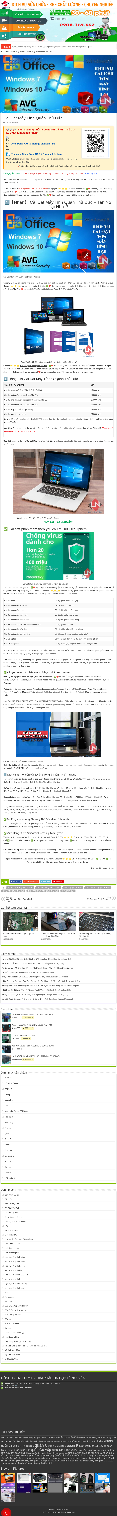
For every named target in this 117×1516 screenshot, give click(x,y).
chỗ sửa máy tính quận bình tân (35, 1438)
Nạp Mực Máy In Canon (15, 1261)
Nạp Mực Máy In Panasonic (16, 1275)
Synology (8, 1167)
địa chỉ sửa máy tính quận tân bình (35, 1463)
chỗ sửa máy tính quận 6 (12, 1438)
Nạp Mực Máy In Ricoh (14, 1279)
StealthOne (9, 1156)
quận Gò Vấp (41, 1450)
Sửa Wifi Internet (12, 1324)
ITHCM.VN (63, 1509)
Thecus (8, 1173)
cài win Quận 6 (95, 1437)
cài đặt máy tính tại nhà (42, 192)
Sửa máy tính (10, 1319)
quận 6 (41, 1445)
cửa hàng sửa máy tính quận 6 (26, 1441)
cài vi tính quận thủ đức (13, 891)
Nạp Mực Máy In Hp (13, 1270)
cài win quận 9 (52, 765)
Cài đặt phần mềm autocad (15, 605)
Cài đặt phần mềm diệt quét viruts (69, 629)
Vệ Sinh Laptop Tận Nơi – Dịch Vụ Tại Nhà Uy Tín (26, 1346)
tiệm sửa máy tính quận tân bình (91, 1458)
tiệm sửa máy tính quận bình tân (31, 1458)
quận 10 (83, 1445)
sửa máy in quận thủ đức (89, 663)
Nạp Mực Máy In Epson (15, 1266)
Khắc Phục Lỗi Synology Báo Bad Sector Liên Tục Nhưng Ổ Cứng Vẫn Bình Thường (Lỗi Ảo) (41, 981)
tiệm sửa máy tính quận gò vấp (58, 1458)
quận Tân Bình (61, 1449)
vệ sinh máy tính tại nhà (21, 859)
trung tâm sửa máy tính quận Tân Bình (60, 1460)
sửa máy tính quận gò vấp (81, 1453)
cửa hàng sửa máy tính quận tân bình (86, 1441)
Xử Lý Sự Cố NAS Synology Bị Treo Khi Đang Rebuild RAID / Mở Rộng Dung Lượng (37, 968)
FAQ (6, 1226)
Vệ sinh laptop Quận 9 (35, 768)
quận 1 (110, 1441)
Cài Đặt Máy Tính (16, 51)
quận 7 (52, 1445)
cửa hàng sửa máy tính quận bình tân (53, 1441)
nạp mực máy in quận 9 (75, 765)
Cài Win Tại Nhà (11, 1213)
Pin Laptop (9, 1297)
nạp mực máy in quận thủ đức (51, 663)
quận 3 (15, 1445)
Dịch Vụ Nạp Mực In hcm (79, 283)
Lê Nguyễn (103, 868)
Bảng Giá (8, 1199)
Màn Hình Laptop (12, 1253)
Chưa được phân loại (13, 1217)
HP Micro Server (11, 1083)
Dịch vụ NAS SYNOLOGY (15, 1221)
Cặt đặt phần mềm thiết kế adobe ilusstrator (22, 624)
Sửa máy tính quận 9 (31, 765)
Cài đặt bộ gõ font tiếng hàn (66, 615)
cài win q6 (83, 1437)
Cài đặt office (9, 601)
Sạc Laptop (9, 1301)
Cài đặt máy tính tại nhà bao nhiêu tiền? (71, 634)
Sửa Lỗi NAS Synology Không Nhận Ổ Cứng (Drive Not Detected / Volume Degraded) (37, 999)
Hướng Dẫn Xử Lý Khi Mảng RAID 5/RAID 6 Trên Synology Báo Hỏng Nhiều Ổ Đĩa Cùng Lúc (40, 986)
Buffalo (8, 1078)
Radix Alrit (9, 1139)
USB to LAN (10, 1178)
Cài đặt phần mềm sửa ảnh (15, 629)
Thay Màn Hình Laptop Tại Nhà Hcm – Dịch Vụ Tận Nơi (58, 934)
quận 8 (61, 1445)
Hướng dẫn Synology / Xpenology (19, 1239)
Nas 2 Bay (9, 1117)
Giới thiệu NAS (11, 1235)
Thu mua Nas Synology (14, 1332)
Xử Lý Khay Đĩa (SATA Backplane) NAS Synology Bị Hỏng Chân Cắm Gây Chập (35, 994)
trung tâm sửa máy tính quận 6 (26, 1461)
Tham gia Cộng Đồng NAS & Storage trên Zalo (36, 154)
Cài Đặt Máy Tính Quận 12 (98, 898)
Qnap (7, 1134)
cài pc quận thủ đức (73, 888)
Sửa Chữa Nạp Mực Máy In (16, 1306)
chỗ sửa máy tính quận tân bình (63, 1437)
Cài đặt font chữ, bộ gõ (64, 605)
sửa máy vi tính (104, 1456)
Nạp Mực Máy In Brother (15, 1257)
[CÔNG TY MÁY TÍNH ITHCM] (58, 21)
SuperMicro (9, 1161)
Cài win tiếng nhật (11, 644)
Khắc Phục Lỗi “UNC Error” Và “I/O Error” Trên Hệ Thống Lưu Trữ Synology (33, 963)
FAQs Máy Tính (11, 1230)
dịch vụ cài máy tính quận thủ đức (43, 891)
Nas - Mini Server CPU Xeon (16, 1111)
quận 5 (30, 1445)
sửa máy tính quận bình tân (58, 1453)
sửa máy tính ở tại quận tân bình (50, 1455)
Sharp (7, 1145)
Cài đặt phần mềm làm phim (16, 615)
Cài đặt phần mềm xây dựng (66, 601)
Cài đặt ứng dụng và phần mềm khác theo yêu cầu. (76, 644)
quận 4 (22, 1446)
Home (5, 51)
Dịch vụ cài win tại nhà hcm (22, 283)
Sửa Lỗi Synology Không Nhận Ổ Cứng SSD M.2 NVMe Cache (28, 972)
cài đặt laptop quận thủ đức (20, 888)
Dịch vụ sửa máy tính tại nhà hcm (51, 283)
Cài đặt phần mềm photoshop (16, 620)
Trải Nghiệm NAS (12, 1337)
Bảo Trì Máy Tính (12, 1204)
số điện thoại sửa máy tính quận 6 (86, 1450)
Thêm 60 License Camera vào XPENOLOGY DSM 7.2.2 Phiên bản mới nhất (41, 47)
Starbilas (8, 1150)
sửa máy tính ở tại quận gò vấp (82, 1455)
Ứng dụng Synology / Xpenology (18, 1341)
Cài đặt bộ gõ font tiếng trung (67, 620)
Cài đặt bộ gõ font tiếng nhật (66, 610)
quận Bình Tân (22, 1449)
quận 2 (6, 1445)
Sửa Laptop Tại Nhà (13, 1315)
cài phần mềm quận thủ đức (98, 888)
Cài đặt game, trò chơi (64, 624)
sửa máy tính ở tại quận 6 (21, 1456)
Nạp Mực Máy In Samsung (16, 1284)
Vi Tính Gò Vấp (11, 1359)
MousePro (9, 1100)
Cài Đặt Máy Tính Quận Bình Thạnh (19, 899)
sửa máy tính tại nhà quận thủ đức (96, 660)
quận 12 (102, 1446)
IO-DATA (8, 1089)
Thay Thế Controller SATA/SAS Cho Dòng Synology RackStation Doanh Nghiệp (35, 977)
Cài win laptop (10, 639)
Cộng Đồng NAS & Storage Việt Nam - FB (33, 143)
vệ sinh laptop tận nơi (43, 859)
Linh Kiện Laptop (12, 1248)
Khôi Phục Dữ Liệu (12, 1244)
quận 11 (93, 1445)
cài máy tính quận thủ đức (48, 888)
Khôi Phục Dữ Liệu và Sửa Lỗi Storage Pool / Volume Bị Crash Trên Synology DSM (36, 990)
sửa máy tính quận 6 (38, 1453)
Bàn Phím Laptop (12, 1195)
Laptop (7, 1094)
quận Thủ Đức (68, 891)
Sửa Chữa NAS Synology (15, 1310)
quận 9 (72, 1445)
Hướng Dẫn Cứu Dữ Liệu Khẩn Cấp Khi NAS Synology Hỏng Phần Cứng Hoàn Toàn (37, 959)
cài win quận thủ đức (25, 663)
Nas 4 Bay (9, 1122)
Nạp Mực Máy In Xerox (14, 1288)
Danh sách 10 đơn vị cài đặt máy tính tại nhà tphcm (76, 639)
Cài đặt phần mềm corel (14, 610)
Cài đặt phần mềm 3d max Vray (17, 634)
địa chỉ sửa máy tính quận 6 (92, 1461)
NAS (7, 1106)
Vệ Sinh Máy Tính (12, 1350)
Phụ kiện (8, 1128)
